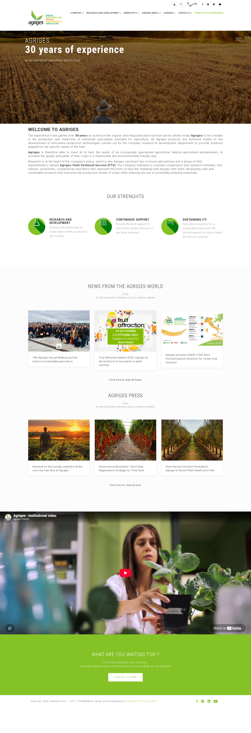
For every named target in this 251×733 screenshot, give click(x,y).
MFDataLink (131, 701)
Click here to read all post (125, 485)
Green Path (130, 13)
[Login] (174, 4)
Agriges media (150, 13)
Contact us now (125, 677)
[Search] (181, 4)
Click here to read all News (125, 379)
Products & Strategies (208, 13)
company (76, 13)
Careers (168, 13)
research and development (102, 13)
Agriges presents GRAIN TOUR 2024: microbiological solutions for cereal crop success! (191, 359)
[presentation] (2, 70)
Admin (153, 701)
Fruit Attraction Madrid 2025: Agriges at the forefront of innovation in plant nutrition (123, 361)
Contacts (184, 13)
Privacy (144, 701)
